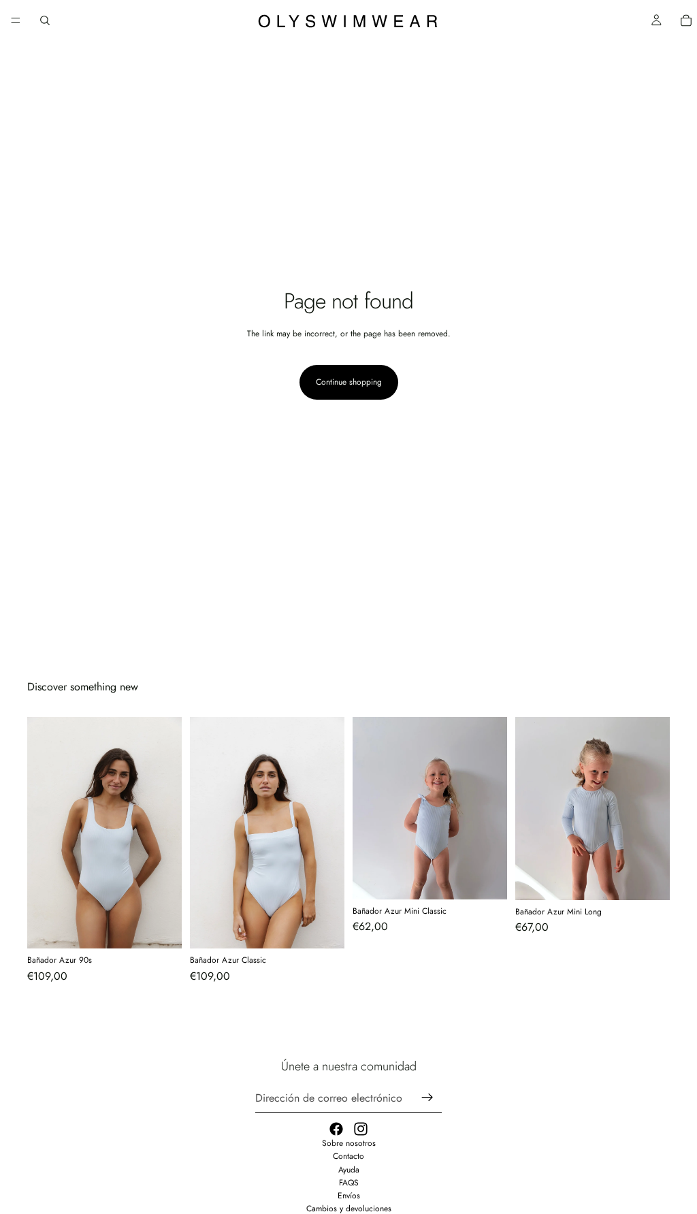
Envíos (349, 1195)
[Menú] (15, 20)
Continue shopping (349, 382)
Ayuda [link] (348, 1170)
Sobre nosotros (349, 1143)
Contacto (348, 1156)
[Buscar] (45, 20)
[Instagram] (361, 1129)
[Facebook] (336, 1129)
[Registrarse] (427, 1097)
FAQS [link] (349, 1183)
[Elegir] (160, 928)
